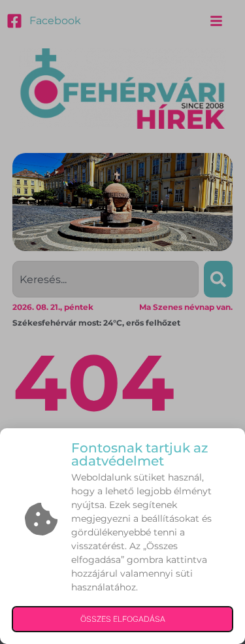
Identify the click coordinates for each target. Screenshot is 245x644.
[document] (122, 322)
